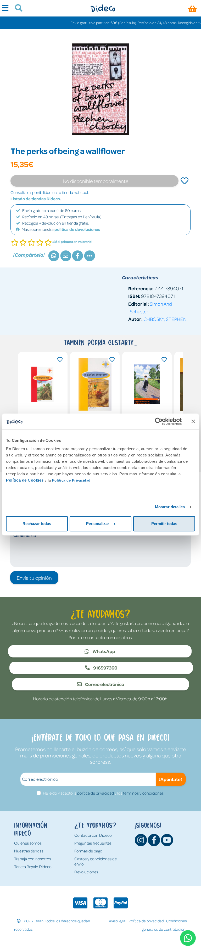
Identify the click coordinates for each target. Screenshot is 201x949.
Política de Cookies (25, 480)
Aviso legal (117, 920)
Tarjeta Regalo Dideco (33, 866)
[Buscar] (17, 8)
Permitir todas (164, 523)
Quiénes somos (28, 843)
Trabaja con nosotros (32, 858)
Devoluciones (86, 871)
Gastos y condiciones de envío (95, 861)
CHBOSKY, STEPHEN (165, 319)
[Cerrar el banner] (193, 421)
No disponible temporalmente (95, 181)
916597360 (105, 668)
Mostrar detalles (170, 507)
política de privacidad (95, 793)
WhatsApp (103, 651)
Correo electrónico (104, 684)
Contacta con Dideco (93, 835)
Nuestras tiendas (28, 850)
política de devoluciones (77, 229)
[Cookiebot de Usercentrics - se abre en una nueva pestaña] (159, 421)
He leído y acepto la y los (103, 793)
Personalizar (97, 523)
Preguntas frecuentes (92, 843)
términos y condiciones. (143, 793)
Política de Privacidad (71, 480)
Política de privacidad (146, 920)
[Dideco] (102, 8)
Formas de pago (88, 850)
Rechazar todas (37, 523)
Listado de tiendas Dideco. (35, 198)
